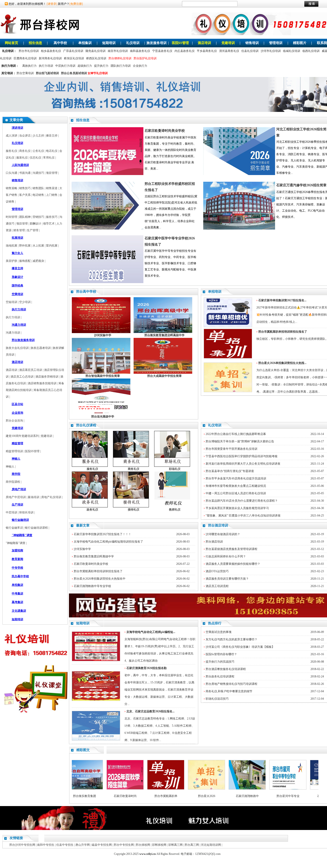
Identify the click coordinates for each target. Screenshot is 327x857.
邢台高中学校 (86, 291)
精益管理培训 (14, 451)
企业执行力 (140, 65)
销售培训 (252, 43)
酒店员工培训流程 (217, 586)
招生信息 (35, 43)
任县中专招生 (64, 844)
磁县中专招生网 (102, 844)
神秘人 (10, 466)
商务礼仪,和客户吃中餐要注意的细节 (229, 691)
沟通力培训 (13, 332)
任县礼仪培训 (250, 51)
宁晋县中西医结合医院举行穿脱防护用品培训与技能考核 (241, 456)
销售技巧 (25, 188)
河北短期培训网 (211, 844)
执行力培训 (46, 65)
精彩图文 (83, 750)
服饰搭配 (25, 261)
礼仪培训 (133, 43)
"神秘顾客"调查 (15, 543)
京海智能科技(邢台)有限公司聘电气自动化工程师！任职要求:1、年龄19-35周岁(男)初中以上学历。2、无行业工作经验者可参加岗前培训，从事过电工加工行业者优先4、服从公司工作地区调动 (159, 646)
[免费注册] (76, 3)
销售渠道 (51, 188)
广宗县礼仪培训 (73, 51)
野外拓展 (25, 245)
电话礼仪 (51, 151)
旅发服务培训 (157, 43)
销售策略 (11, 188)
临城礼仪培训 (291, 51)
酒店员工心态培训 (22, 376)
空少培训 (25, 302)
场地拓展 (11, 245)
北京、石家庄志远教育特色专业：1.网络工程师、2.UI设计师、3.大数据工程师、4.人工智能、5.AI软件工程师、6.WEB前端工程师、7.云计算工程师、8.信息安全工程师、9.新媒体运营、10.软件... (159, 726)
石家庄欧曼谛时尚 (109, 796)
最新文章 (83, 525)
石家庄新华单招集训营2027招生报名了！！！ (102, 534)
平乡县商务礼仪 (207, 51)
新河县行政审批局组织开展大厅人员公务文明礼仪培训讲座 (243, 463)
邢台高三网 (192, 844)
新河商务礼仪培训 (50, 58)
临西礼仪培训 (311, 51)
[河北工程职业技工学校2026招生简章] (239, 174)
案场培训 (33, 497)
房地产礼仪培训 (51, 497)
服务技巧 (51, 217)
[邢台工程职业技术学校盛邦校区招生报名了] (107, 228)
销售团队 (38, 188)
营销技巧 (38, 217)
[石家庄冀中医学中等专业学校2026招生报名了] (107, 282)
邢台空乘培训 (25, 73)
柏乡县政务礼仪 (51, 51)
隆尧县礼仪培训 (95, 51)
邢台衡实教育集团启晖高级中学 (94, 556)
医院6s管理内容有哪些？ (221, 654)
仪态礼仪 (35, 157)
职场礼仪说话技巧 (217, 698)
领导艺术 (49, 223)
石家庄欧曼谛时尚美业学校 (165, 130)
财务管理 (19, 230)
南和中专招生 (45, 844)
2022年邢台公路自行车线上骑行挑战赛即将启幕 (236, 434)
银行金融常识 (14, 527)
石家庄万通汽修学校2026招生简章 (301, 185)
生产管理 (32, 230)
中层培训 (11, 512)
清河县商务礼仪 (229, 51)
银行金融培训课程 (36, 527)
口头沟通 (11, 173)
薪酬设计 (35, 223)
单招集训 (85, 43)
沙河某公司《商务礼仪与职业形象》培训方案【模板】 (240, 646)
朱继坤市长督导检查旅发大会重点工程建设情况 (236, 486)
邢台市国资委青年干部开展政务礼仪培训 (231, 448)
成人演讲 (11, 135)
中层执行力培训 (65, 65)
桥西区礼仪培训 (96, 58)
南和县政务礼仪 (140, 51)
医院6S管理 (180, 43)
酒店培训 (204, 43)
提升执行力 (101, 65)
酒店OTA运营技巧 (217, 571)
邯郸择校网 (159, 844)
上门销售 (51, 195)
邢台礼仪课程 (86, 425)
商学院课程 (13, 481)
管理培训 (275, 43)
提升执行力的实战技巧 (220, 661)
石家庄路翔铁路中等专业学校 (92, 586)
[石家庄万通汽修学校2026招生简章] (239, 228)
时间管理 (11, 217)
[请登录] (52, 3)
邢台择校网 (143, 844)
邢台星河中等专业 (272, 796)
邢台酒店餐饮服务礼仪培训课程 (226, 669)
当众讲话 (25, 135)
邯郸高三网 (175, 844)
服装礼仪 (22, 157)
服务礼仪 (11, 151)
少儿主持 (38, 135)
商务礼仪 (25, 151)
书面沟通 (25, 173)
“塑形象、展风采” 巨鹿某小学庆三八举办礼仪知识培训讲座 (243, 515)
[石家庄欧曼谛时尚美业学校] (107, 174)
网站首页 (11, 43)
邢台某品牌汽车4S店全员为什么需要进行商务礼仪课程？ (242, 500)
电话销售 (38, 195)
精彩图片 (299, 43)
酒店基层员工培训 (30, 370)
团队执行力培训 (121, 65)
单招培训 (214, 291)
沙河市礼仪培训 (271, 51)
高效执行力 (29, 65)
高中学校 (60, 43)
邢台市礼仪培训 (29, 51)
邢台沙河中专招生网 (22, 844)
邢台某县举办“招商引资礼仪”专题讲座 (230, 471)
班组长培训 (26, 512)
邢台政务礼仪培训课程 (220, 676)
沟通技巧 (38, 173)
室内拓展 (51, 245)
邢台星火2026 (190, 796)
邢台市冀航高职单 (150, 796)
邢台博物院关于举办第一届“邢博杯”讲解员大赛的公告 (240, 441)
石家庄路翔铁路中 (231, 796)
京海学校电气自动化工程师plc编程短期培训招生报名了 (108, 541)
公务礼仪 (38, 151)
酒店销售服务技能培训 (42, 383)
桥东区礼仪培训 (74, 58)
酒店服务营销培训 (46, 376)
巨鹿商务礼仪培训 (25, 58)
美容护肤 (11, 261)
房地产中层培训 (16, 497)
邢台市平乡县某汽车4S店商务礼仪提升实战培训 (236, 478)
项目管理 (51, 173)
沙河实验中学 (82, 549)
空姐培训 (11, 302)
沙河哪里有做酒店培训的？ (223, 534)
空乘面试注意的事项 (218, 632)
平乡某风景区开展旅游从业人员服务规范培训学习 (237, 508)
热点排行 (214, 623)
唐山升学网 (82, 844)
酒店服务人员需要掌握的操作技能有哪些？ (233, 564)
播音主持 (51, 135)
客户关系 (25, 195)
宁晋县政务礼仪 (162, 51)
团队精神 (25, 217)
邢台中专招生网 (124, 844)
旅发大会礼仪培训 (17, 348)
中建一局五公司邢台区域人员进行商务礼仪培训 (236, 493)
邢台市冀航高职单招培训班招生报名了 (98, 571)
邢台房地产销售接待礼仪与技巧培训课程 (231, 684)
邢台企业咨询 (14, 420)
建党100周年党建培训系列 (22, 436)
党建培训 (228, 43)
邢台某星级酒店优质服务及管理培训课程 (231, 549)
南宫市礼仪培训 (118, 51)
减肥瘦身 (38, 261)
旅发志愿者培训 (41, 348)
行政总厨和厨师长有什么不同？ (226, 556)
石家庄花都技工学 (312, 796)
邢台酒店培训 (218, 525)
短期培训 (109, 43)
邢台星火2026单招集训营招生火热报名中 (99, 578)
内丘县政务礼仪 (185, 51)
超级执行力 (85, 65)
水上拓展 (38, 245)
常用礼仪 (49, 157)
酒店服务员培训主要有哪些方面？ (227, 578)
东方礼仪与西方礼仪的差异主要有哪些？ (231, 639)
